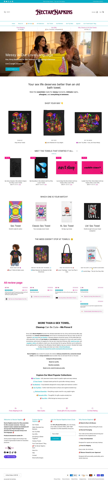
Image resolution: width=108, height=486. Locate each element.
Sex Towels (50, 23)
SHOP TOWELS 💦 (12, 69)
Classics (63, 1)
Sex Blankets (59, 23)
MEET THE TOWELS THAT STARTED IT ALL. (54, 151)
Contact (34, 455)
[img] (8, 290)
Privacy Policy (57, 479)
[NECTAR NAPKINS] (54, 12)
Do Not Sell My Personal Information (96, 479)
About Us (20, 23)
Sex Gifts (34, 434)
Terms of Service (66, 479)
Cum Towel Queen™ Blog (89, 23)
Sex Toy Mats (69, 23)
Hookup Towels (36, 441)
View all (54, 153)
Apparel (78, 23)
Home (13, 23)
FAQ (33, 453)
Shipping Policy (82, 479)
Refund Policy (74, 479)
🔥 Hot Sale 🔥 (30, 23)
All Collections (40, 23)
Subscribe (56, 438)
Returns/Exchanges (37, 458)
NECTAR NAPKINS (12, 479)
